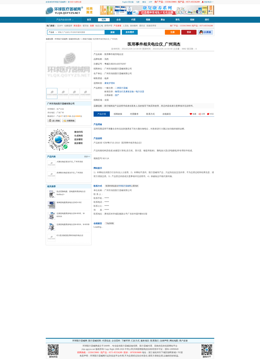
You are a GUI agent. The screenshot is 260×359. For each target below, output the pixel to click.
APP (150, 2)
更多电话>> (209, 2)
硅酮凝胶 (68, 26)
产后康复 (117, 26)
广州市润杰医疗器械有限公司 (61, 103)
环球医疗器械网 (61, 39)
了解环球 (125, 341)
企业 (118, 20)
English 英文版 (128, 2)
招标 (192, 20)
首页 (89, 20)
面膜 (92, 26)
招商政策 (118, 114)
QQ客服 (207, 32)
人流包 (126, 26)
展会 (163, 20)
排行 (207, 20)
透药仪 (142, 26)
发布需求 (130, 32)
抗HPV (60, 26)
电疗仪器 (140, 91)
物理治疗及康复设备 (124, 91)
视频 (148, 20)
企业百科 (116, 341)
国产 (117, 95)
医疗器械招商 (94, 341)
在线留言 (166, 114)
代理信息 (106, 341)
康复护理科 (109, 83)
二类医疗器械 (86, 39)
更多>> (87, 156)
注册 (172, 32)
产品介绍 (102, 114)
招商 (104, 20)
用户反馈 (183, 341)
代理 (133, 20)
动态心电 (99, 26)
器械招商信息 (74, 39)
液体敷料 (134, 26)
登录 (72, 2)
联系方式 (150, 114)
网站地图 (174, 341)
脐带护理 (108, 26)
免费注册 (77, 2)
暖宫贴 (86, 26)
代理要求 (134, 114)
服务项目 (145, 341)
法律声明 (164, 341)
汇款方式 (135, 341)
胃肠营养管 (151, 26)
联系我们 (154, 341)
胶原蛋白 (77, 26)
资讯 (177, 20)
